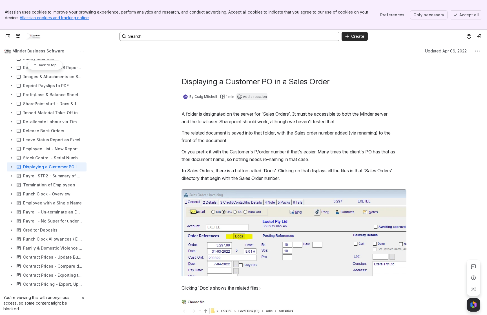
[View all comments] (473, 266)
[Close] (83, 298)
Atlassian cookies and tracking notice (54, 17)
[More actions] (82, 51)
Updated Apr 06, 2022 (446, 51)
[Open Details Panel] (473, 277)
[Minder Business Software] (33, 36)
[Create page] (473, 289)
